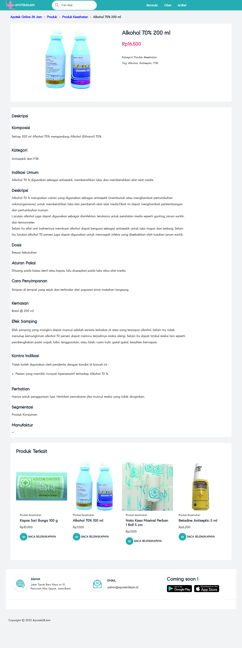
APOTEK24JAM (24, 5)
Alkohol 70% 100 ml (88, 520)
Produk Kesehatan (145, 57)
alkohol (133, 63)
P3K (155, 63)
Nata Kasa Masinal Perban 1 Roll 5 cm (147, 522)
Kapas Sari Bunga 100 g (39, 520)
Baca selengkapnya (42, 536)
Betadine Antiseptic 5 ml (198, 520)
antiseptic (145, 63)
